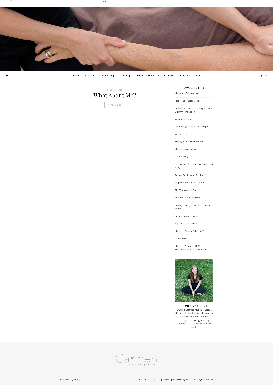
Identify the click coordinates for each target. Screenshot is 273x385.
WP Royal (78, 379)
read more (114, 105)
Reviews (169, 75)
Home (76, 75)
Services (89, 75)
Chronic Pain (115, 90)
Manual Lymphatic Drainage (116, 75)
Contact (183, 75)
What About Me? (115, 95)
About (196, 75)
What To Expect (146, 75)
